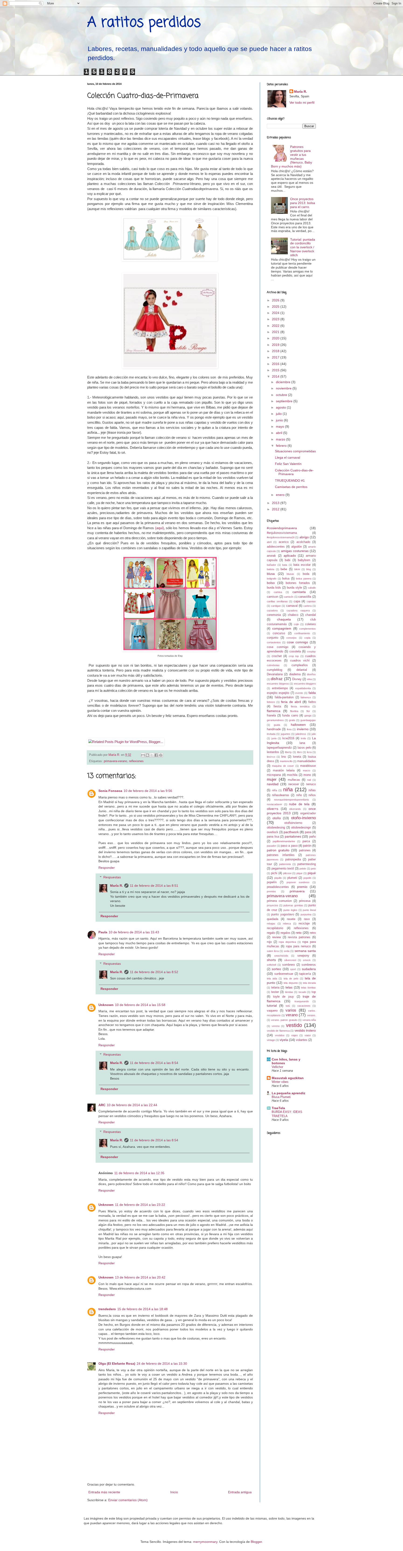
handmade (274, 729)
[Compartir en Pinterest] (160, 755)
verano (292, 1015)
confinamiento (302, 633)
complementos (307, 628)
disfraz (277, 679)
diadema (295, 674)
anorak (271, 555)
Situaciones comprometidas (295, 451)
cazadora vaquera (298, 610)
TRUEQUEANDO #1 (290, 480)
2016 (276, 364)
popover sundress (298, 882)
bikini (297, 569)
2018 (276, 351)
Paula (102, 932)
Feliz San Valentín (288, 464)
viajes (294, 1035)
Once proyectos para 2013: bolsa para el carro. (302, 203)
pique (299, 873)
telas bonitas (308, 987)
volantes (301, 1040)
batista (270, 569)
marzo (281, 439)
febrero (282, 445)
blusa (271, 574)
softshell (271, 964)
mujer (272, 779)
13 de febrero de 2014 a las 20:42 (140, 1277)
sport (293, 969)
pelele (302, 868)
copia (307, 637)
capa (297, 601)
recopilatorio (275, 928)
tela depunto (291, 983)
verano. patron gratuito (284, 1020)
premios (271, 891)
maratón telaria (284, 770)
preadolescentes (278, 887)
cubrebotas (273, 665)
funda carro (290, 715)
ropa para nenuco (298, 946)
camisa (278, 592)
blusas (290, 574)
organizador (308, 813)
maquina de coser (283, 765)
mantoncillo (286, 761)
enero (280, 495)
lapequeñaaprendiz (279, 747)
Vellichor (277, 1067)
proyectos (272, 905)
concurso (279, 633)
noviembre (284, 388)
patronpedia (293, 859)
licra (309, 752)
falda (312, 693)
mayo (280, 426)
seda (286, 951)
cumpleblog (274, 670)
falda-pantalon (284, 697)
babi (287, 560)
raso (307, 919)
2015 (276, 370)
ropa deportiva (287, 942)
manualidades (306, 761)
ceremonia (274, 615)
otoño (276, 818)
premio (302, 887)
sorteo (276, 969)
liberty (288, 752)
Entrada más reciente (104, 1492)
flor (308, 711)
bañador (271, 564)
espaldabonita (303, 688)
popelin (307, 877)
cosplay (311, 651)
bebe (284, 569)
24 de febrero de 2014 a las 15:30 (162, 1363)
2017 (276, 357)
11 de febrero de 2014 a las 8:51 (154, 885)
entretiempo (280, 688)
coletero (310, 624)
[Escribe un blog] (147, 755)
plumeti (292, 877)
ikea (289, 729)
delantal (301, 670)
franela (271, 715)
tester (275, 992)
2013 (276, 503)
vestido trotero (305, 1030)
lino (283, 756)
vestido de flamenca (278, 1030)
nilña (274, 790)
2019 (276, 345)
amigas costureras (295, 551)
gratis (292, 720)
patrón (307, 845)
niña (288, 789)
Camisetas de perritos (291, 487)
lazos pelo (304, 747)
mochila (292, 775)
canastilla (304, 596)
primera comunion (279, 901)
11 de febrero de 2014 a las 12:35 (139, 1173)
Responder (106, 867)
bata (284, 564)
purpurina (306, 914)
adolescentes (276, 546)
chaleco (293, 615)
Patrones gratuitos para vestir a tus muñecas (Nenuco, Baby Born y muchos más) (291, 156)
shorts (271, 960)
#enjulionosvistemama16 (281, 537)
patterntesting (306, 864)
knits (303, 738)
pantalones (293, 836)
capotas (311, 601)
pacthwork (291, 832)
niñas (312, 790)
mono (307, 775)
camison (272, 596)
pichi (274, 873)
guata (277, 724)
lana (302, 743)
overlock (272, 832)
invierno (303, 729)
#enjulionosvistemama (282, 533)
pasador (271, 845)
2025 (276, 306)
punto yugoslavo (282, 914)
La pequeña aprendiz (288, 1093)
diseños (311, 674)
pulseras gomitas (293, 905)
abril (279, 433)
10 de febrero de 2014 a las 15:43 (134, 932)
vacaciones (303, 1005)
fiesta (277, 706)
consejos (291, 637)
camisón (288, 596)
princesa (304, 901)
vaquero (272, 1010)
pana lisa (273, 836)
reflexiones (136, 761)
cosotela (295, 651)
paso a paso (289, 845)
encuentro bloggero (305, 683)
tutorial (272, 1005)
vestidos (280, 1035)
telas (288, 987)
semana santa (305, 951)
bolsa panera (303, 578)
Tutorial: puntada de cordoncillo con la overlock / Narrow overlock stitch (302, 247)
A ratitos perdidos (144, 22)
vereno (276, 1026)
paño (312, 836)
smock (307, 960)
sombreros (309, 964)
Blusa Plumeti (281, 1097)
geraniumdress (275, 720)
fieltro (312, 702)
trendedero (107, 1309)
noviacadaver (274, 804)
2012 (276, 509)
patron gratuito (278, 850)
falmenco (306, 697)
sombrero (288, 964)
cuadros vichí (300, 660)
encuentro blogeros (278, 683)
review (276, 937)
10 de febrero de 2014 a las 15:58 (140, 1005)
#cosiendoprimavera (282, 528)
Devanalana (275, 674)
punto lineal (309, 910)
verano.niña (309, 1020)
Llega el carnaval (287, 457)
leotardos (273, 752)
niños (312, 795)
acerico (283, 542)
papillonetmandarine (284, 841)
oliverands (295, 809)
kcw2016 (288, 738)
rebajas (271, 923)
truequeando (302, 1001)
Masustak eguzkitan (288, 1078)
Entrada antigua (240, 1492)
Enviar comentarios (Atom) (128, 1500)
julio (279, 414)
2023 (276, 319)
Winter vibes (280, 1082)
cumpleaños (300, 665)
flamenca (273, 711)
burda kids (274, 587)
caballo (312, 587)
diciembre (283, 382)
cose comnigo (297, 642)
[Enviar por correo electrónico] (143, 755)
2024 (276, 313)
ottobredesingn (301, 827)
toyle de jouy (283, 996)
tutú (288, 1005)
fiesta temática (300, 706)
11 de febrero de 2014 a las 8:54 (154, 1063)
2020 (276, 338)
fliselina (294, 711)
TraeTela (278, 1108)
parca (306, 841)
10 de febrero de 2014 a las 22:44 (132, 1105)
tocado (302, 992)
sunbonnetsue (283, 973)
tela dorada (309, 983)
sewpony (303, 955)
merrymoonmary (205, 1542)
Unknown (106, 1005)
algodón (296, 546)
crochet (277, 656)
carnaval (292, 605)
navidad (272, 784)
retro (313, 932)
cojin (296, 624)
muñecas (294, 779)
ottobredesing (276, 827)
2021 (276, 332)
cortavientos (274, 642)
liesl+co (271, 756)
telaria (275, 987)
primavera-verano (115, 761)
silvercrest (290, 960)
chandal (310, 615)
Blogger (256, 1542)
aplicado (290, 555)
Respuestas (112, 877)
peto (313, 868)
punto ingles (290, 910)
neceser (293, 784)
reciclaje (304, 923)
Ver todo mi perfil (301, 102)
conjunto (272, 637)
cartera (307, 605)
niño (299, 795)
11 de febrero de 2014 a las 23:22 (140, 1205)
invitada (271, 734)
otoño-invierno (303, 818)
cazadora (272, 610)
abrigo (304, 537)
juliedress (300, 734)
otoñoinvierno (293, 823)
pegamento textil (282, 868)
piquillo (278, 877)
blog (308, 569)
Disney (297, 679)
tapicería (305, 973)
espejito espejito (278, 693)
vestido (294, 1025)
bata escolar (302, 564)
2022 (276, 325)
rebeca (287, 923)
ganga (307, 715)
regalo (271, 932)
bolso (271, 583)
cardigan (276, 605)
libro (299, 752)
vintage (271, 1040)
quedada (272, 919)
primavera (297, 891)
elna (309, 679)
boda (306, 574)
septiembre (284, 401)
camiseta (299, 592)
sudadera (309, 969)
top (314, 992)
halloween (298, 724)
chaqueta (284, 619)
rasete (291, 919)
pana (308, 832)
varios (290, 1010)
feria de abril (291, 702)
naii (309, 779)
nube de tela (299, 804)
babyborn (304, 560)
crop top (294, 656)
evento (299, 693)
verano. (311, 1015)
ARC (101, 1105)
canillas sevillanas (277, 601)
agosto (281, 407)
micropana (274, 775)
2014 (276, 376)
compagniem (281, 628)
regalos (285, 932)
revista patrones (299, 937)
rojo (269, 942)
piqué (312, 873)
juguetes (285, 734)
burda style (294, 587)
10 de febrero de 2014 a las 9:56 (148, 791)
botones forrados (298, 583)
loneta (297, 756)
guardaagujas (308, 720)
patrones (305, 850)
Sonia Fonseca (110, 791)
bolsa (285, 578)
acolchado (303, 542)
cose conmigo (277, 647)
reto (299, 932)
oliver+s (272, 809)
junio (280, 420)
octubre (282, 395)
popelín (272, 882)
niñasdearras (280, 795)
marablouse (308, 765)
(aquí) (159, 528)
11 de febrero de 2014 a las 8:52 (154, 972)
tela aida (272, 978)
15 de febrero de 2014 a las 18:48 (142, 1309)
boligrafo (271, 578)
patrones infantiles (281, 855)
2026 (276, 300)
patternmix (285, 864)
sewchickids (281, 955)
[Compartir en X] (151, 755)
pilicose (287, 873)
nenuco (311, 784)
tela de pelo (291, 978)
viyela (284, 1040)
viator (308, 1035)
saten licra (273, 951)
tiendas (289, 992)
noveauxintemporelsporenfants (291, 799)
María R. (116, 885)
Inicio (174, 1492)
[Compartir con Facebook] (156, 755)
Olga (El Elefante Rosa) (116, 1363)
